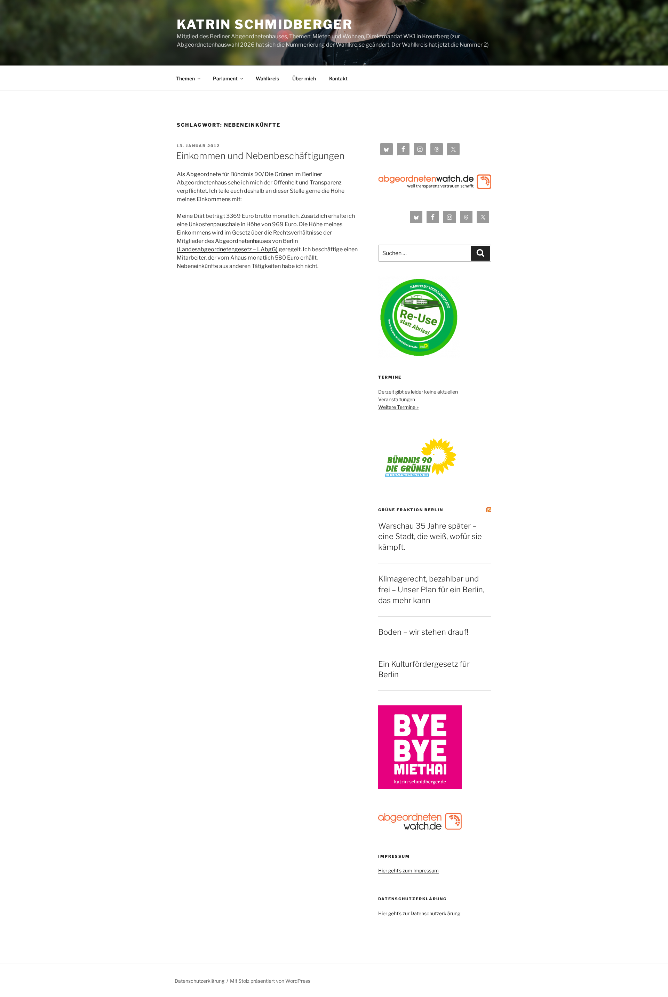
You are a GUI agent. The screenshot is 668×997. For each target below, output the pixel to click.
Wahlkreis (267, 78)
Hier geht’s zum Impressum (408, 870)
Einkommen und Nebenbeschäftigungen (260, 155)
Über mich (304, 78)
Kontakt (338, 78)
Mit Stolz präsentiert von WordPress (270, 981)
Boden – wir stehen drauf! (423, 631)
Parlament (225, 78)
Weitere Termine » (398, 407)
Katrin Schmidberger (265, 24)
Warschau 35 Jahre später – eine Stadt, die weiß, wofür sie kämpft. (430, 536)
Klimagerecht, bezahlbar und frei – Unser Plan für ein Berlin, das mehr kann (431, 589)
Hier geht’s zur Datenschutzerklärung (419, 913)
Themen (185, 78)
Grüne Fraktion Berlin (410, 509)
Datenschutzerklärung (199, 981)
